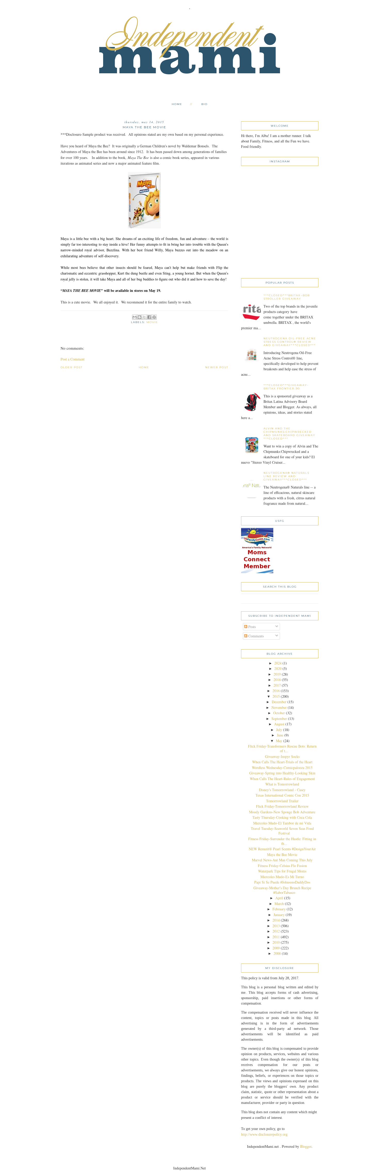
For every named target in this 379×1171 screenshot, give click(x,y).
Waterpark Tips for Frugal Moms (282, 871)
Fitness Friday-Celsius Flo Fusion (282, 865)
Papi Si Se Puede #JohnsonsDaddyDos (282, 882)
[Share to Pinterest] (154, 317)
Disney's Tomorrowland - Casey (282, 789)
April (279, 897)
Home (177, 104)
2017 (277, 685)
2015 (276, 696)
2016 (276, 690)
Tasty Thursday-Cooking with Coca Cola (282, 817)
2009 (276, 947)
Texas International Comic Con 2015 (282, 795)
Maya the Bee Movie (282, 854)
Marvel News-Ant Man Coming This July (282, 859)
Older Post (72, 367)
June (280, 735)
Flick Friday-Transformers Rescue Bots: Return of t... (282, 748)
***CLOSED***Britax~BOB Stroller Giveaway (286, 297)
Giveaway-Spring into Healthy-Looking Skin (282, 773)
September (279, 718)
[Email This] (134, 317)
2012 (276, 931)
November (279, 707)
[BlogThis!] (139, 317)
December (279, 701)
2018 (277, 679)
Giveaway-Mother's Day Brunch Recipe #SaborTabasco (282, 890)
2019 (277, 674)
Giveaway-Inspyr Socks (282, 756)
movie (152, 322)
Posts (251, 626)
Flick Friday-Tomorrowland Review (282, 806)
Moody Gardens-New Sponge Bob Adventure (282, 811)
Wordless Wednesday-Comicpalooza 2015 (282, 767)
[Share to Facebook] (149, 317)
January (279, 914)
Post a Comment (73, 359)
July (279, 729)
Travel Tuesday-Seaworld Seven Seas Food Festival (282, 831)
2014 (276, 920)
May (279, 740)
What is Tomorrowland (282, 784)
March (279, 903)
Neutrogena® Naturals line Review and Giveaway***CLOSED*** (286, 476)
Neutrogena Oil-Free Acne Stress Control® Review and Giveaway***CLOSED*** (289, 342)
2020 (278, 668)
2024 (278, 663)
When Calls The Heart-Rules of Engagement (282, 778)
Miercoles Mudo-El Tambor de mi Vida (282, 823)
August (279, 723)
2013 (276, 925)
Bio (204, 104)
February (279, 909)
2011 (276, 936)
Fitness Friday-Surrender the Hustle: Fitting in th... (282, 841)
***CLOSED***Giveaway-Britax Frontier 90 (286, 386)
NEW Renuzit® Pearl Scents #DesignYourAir (282, 848)
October (279, 712)
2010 (276, 942)
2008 (277, 953)
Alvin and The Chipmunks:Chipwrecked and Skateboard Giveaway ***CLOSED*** (289, 433)
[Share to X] (144, 317)
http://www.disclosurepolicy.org (264, 1134)
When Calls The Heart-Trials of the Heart (282, 761)
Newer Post (216, 367)
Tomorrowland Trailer (282, 800)
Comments (255, 635)
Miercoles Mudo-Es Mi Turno (282, 876)
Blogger (305, 1146)
